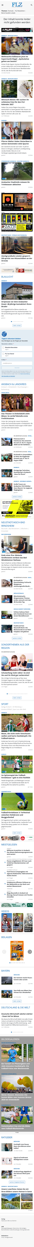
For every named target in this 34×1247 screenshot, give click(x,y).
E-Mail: (4, 359)
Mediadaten (4, 1235)
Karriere (14, 1220)
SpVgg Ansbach (6, 707)
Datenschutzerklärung (25, 373)
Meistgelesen (9, 844)
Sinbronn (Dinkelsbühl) (9, 1074)
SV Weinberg (17, 707)
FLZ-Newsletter (20, 11)
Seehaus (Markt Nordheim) (22, 609)
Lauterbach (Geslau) (12, 870)
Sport (4, 704)
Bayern (5, 970)
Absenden (17, 367)
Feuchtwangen (22, 387)
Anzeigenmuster (9, 1237)
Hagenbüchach (6, 791)
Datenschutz (16, 1228)
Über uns (9, 1220)
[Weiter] (30, 952)
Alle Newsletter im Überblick (8, 376)
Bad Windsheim (14, 529)
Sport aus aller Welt (19, 709)
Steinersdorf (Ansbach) (8, 161)
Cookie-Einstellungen (15, 1230)
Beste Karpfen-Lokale (8, 13)
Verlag (3, 1219)
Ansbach (4, 35)
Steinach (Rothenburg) (19, 235)
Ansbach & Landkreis (13, 384)
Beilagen (6, 937)
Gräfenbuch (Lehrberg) (27, 859)
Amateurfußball (6, 709)
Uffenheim (24, 529)
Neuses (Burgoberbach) (8, 1043)
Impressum (4, 1220)
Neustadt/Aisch (13, 35)
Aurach (3, 754)
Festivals (11, 11)
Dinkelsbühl (12, 387)
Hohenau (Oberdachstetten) (14, 859)
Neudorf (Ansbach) (23, 161)
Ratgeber (6, 1137)
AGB (2, 1226)
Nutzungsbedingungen (6, 1228)
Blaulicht (7, 276)
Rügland (31, 451)
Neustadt (4, 529)
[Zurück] (4, 952)
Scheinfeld (4, 531)
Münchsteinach (19, 593)
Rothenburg (5, 389)
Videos (5, 911)
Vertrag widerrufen (24, 1230)
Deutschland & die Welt (15, 1007)
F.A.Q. (2, 1237)
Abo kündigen (23, 1228)
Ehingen (4, 120)
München (17, 975)
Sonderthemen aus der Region (15, 646)
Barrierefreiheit (5, 1230)
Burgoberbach (6, 1105)
